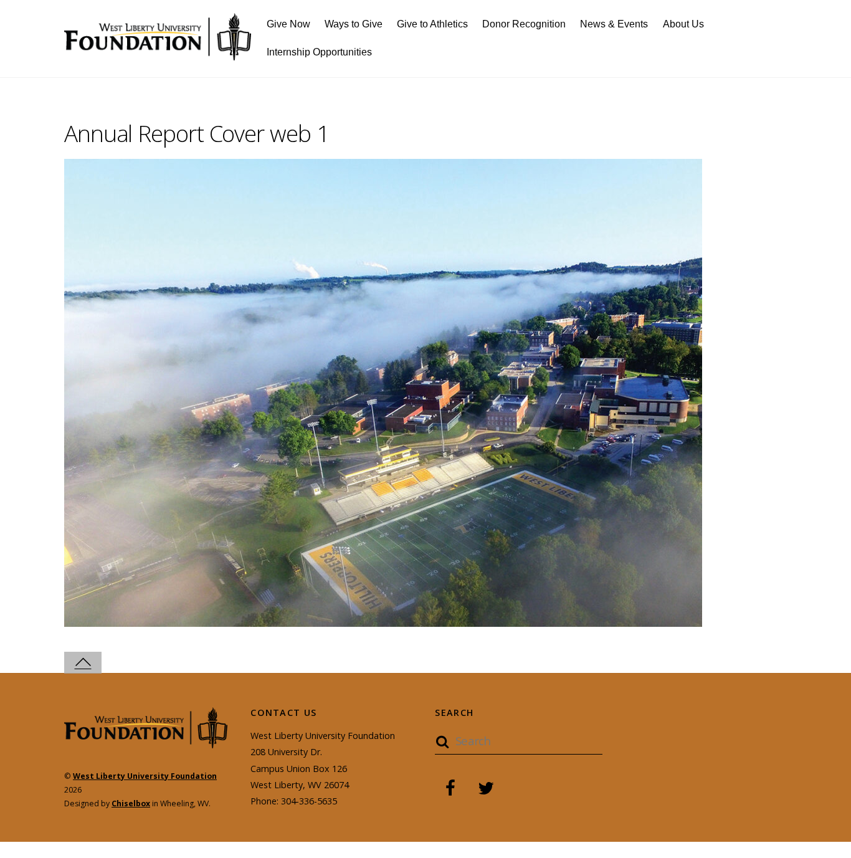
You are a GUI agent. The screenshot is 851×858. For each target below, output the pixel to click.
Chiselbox (131, 803)
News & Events (614, 24)
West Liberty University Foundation (145, 776)
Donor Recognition (524, 24)
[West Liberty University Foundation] (157, 53)
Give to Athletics (432, 24)
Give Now (288, 24)
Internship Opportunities (319, 52)
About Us (683, 24)
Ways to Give (354, 24)
